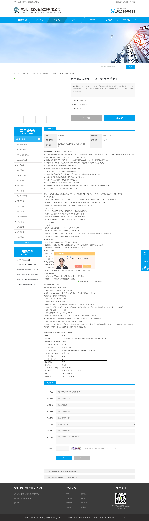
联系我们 (132, 2)
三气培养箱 (20, 227)
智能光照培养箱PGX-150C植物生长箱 (64, 471)
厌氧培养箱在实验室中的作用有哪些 (28, 274)
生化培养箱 (20, 237)
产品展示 (69, 498)
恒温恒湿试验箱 (22, 160)
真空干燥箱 (20, 180)
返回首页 (119, 2)
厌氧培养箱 (47, 73)
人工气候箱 (20, 232)
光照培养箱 (20, 211)
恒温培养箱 (20, 170)
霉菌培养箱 (20, 201)
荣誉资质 (84, 503)
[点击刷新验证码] (76, 448)
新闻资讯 (84, 498)
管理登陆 (95, 518)
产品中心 (57, 20)
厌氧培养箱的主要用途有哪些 (27, 265)
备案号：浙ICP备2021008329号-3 (79, 518)
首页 (23, 73)
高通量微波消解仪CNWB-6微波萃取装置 (64, 477)
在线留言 (125, 2)
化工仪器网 (110, 518)
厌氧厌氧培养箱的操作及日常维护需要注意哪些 (28, 270)
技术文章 (92, 20)
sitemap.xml (121, 518)
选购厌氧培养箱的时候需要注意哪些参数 (28, 284)
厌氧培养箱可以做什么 (24, 260)
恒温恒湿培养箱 (22, 196)
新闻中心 (74, 20)
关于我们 (39, 20)
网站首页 (23, 20)
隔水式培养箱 (21, 175)
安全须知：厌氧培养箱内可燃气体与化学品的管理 (28, 279)
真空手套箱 (20, 165)
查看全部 (27, 242)
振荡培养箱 (20, 191)
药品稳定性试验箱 (23, 155)
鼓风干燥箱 (20, 186)
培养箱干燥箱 (38, 73)
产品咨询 (86, 118)
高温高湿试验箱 (22, 144)
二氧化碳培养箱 (22, 216)
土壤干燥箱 (20, 206)
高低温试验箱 (21, 149)
